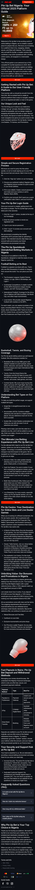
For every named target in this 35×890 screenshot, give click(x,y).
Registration (28, 2)
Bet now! (17, 80)
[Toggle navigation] (2, 2)
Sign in (6, 35)
